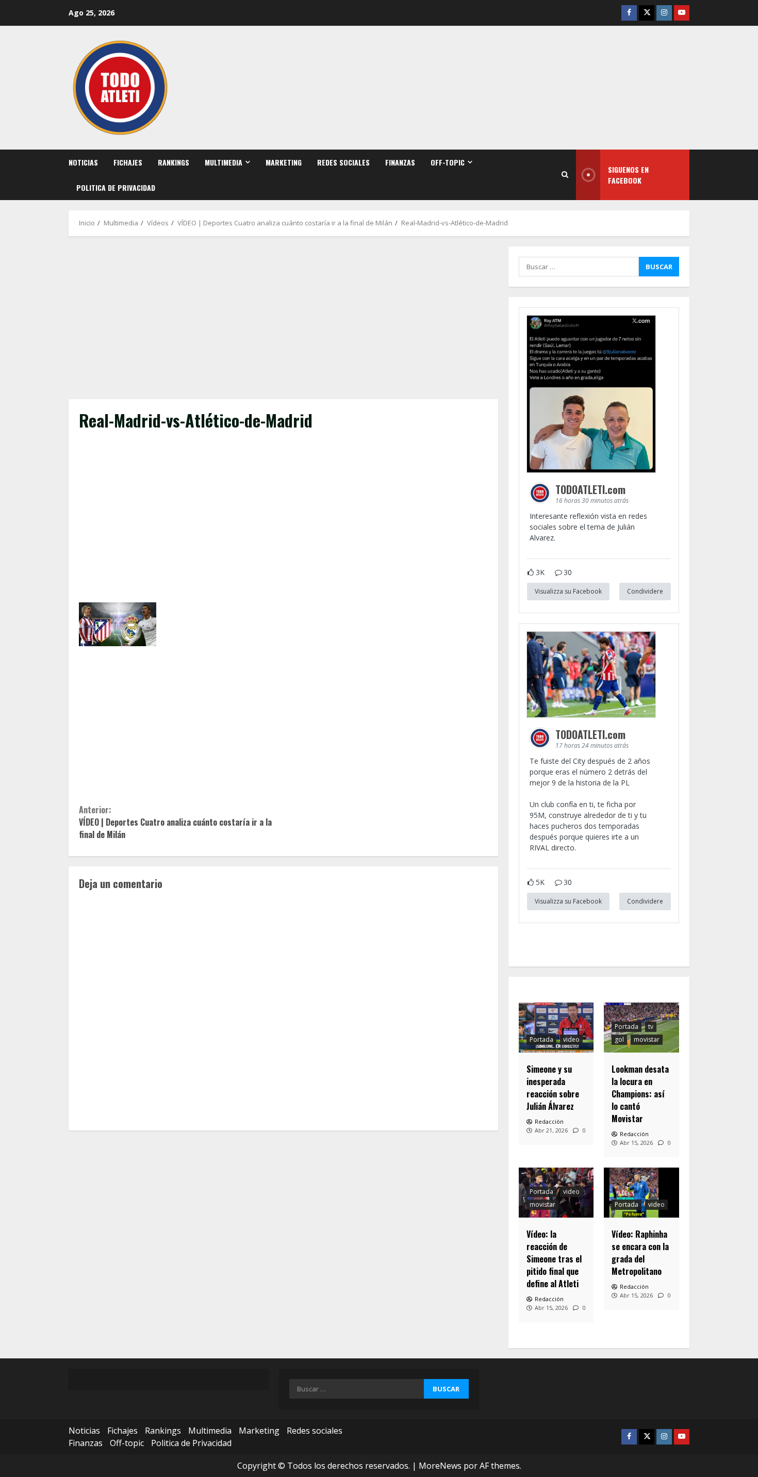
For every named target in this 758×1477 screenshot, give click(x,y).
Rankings (173, 162)
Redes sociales (343, 162)
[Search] (565, 175)
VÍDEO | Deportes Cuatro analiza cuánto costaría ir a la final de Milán (175, 822)
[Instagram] (664, 13)
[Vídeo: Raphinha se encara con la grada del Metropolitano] (641, 1193)
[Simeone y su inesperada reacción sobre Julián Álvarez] (556, 1028)
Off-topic (448, 162)
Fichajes (127, 162)
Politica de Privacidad (115, 187)
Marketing (284, 162)
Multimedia (223, 162)
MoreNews (440, 1465)
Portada (541, 1039)
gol (619, 1039)
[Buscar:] (579, 266)
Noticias (83, 162)
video (571, 1039)
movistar (647, 1039)
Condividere (645, 591)
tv (650, 1026)
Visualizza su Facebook (568, 591)
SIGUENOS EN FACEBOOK (628, 175)
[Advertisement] (283, 323)
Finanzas (400, 162)
